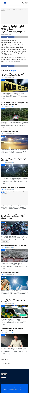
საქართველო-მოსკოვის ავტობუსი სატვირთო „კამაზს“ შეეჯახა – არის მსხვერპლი (13, 74)
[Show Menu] (1, 2)
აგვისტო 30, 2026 (9, 77)
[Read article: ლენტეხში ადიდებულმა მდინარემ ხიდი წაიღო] (14, 255)
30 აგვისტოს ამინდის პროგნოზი (10, 131)
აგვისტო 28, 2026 (9, 303)
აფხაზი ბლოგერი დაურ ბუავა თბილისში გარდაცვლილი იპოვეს (12, 329)
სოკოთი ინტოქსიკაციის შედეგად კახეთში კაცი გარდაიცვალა (14, 300)
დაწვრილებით (5, 98)
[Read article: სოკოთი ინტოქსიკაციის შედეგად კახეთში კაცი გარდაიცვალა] (14, 311)
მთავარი (3, 80)
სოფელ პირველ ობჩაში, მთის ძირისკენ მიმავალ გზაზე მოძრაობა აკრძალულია (14, 103)
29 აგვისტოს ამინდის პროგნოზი (10, 272)
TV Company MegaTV (8, 389)
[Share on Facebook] (8, 37)
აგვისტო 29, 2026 (9, 162)
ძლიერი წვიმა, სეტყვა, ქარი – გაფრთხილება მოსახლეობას (13, 159)
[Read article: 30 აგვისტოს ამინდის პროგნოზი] (14, 142)
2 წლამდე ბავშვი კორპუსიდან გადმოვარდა (13, 187)
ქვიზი (15, 387)
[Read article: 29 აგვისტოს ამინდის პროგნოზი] (14, 283)
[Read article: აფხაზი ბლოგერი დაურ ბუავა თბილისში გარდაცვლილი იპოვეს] (14, 340)
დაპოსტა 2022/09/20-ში (6, 34)
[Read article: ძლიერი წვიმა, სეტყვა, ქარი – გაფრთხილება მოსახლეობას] (14, 170)
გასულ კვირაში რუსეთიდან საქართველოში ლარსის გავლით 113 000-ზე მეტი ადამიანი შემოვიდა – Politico (13, 216)
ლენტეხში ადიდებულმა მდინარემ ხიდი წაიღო (14, 245)
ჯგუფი (20, 387)
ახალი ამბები (9, 387)
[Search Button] (23, 2)
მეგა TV (3, 77)
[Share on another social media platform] (21, 37)
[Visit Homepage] (5, 2)
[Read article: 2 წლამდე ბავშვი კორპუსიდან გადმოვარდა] (14, 198)
